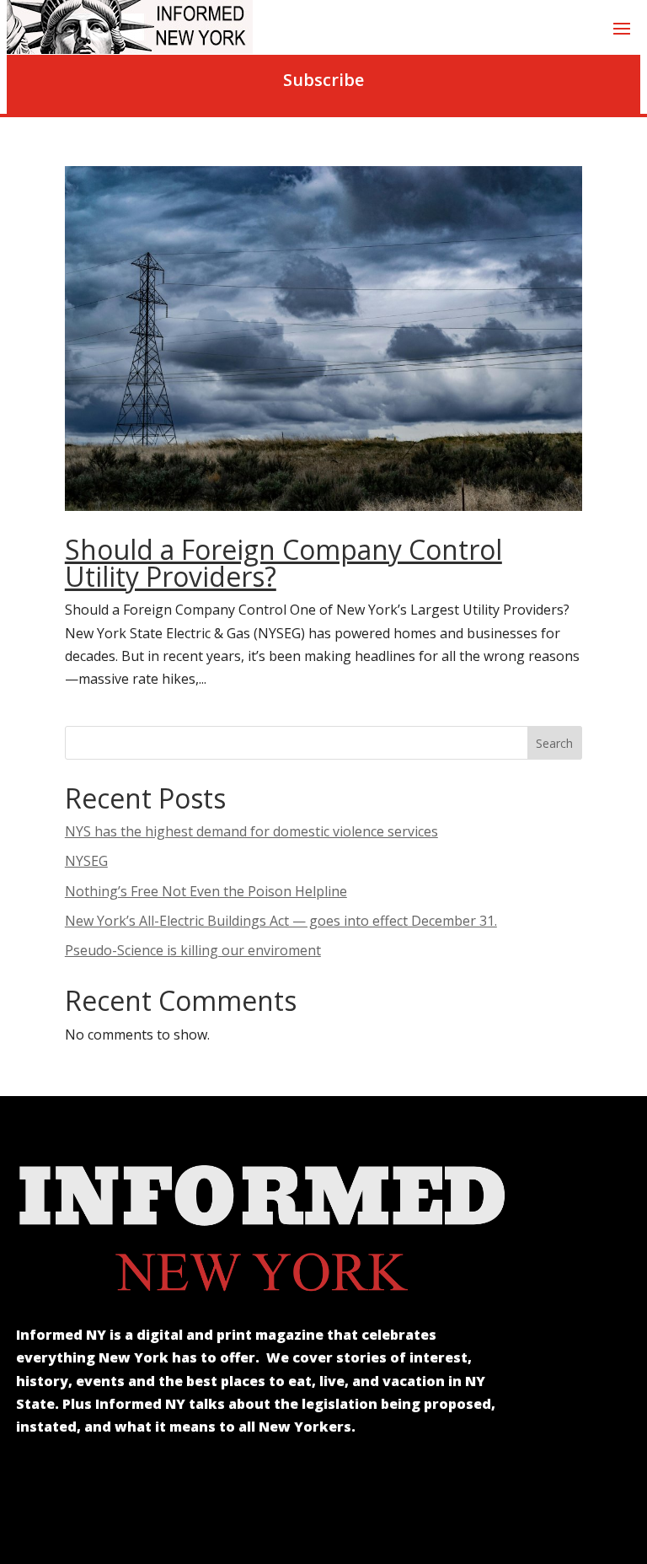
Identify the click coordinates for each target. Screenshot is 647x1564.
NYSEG (86, 861)
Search (554, 743)
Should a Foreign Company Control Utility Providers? (283, 562)
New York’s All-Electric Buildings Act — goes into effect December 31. (281, 920)
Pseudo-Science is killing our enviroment (193, 950)
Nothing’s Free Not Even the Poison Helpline (206, 891)
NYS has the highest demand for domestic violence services (251, 831)
